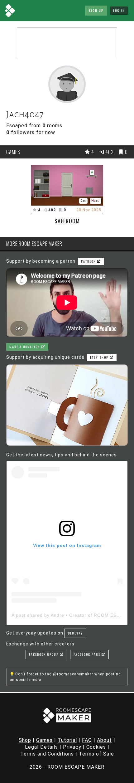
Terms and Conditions (47, 754)
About (104, 740)
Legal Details (41, 747)
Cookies (96, 747)
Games (44, 740)
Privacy (72, 747)
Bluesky (75, 633)
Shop (25, 740)
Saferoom (67, 221)
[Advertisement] (67, 43)
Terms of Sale (96, 754)
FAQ (87, 740)
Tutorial (67, 740)
